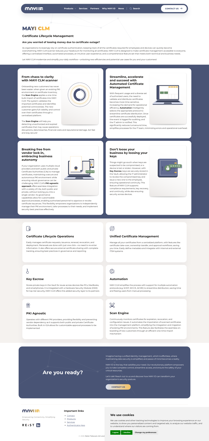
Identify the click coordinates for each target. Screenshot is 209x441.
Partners (94, 8)
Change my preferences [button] (145, 432)
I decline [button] (127, 432)
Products (68, 8)
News (121, 8)
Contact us (172, 8)
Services (83, 8)
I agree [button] (115, 432)
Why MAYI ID (108, 8)
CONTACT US (118, 387)
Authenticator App (76, 425)
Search (136, 8)
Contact (71, 416)
